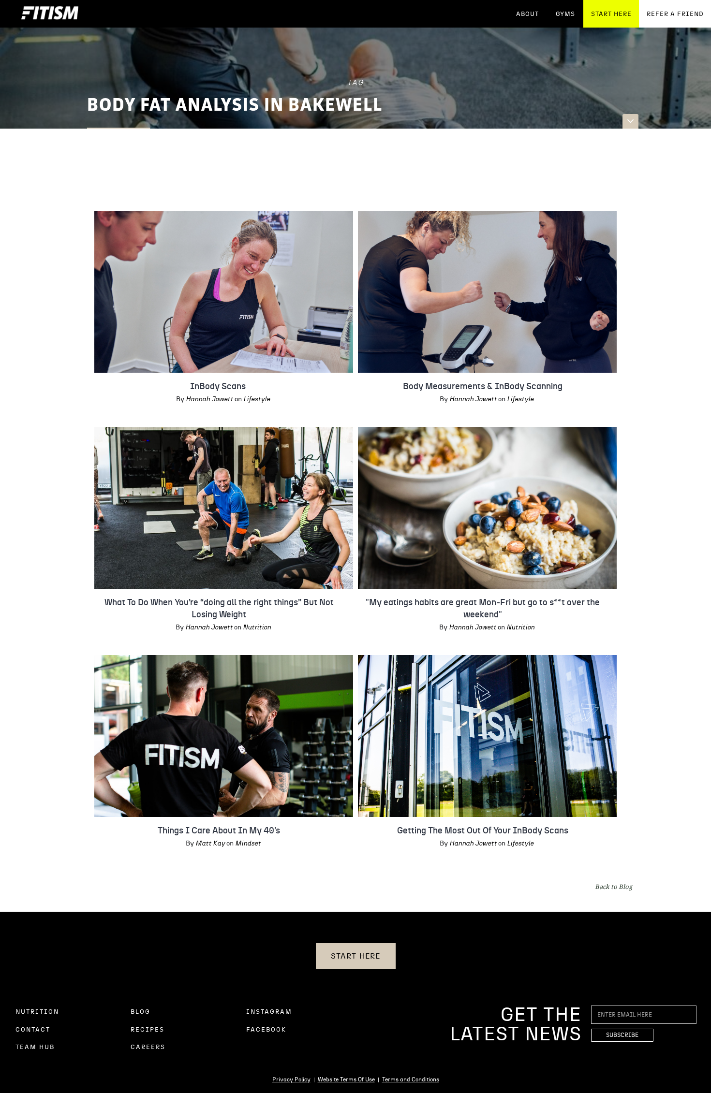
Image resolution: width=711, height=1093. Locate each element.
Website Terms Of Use (346, 1079)
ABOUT (527, 14)
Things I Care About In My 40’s (219, 831)
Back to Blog (613, 886)
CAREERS (148, 1047)
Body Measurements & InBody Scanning (483, 386)
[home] (49, 14)
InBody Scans (219, 386)
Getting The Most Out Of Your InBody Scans (482, 831)
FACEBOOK (266, 1030)
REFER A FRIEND (675, 14)
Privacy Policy (291, 1079)
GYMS (565, 14)
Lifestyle (256, 399)
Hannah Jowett (209, 399)
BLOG (140, 1012)
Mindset (248, 843)
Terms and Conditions (410, 1079)
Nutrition (257, 627)
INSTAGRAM (269, 1012)
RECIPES (147, 1030)
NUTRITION (37, 1012)
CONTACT (32, 1030)
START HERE (611, 14)
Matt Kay (210, 843)
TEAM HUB (35, 1047)
